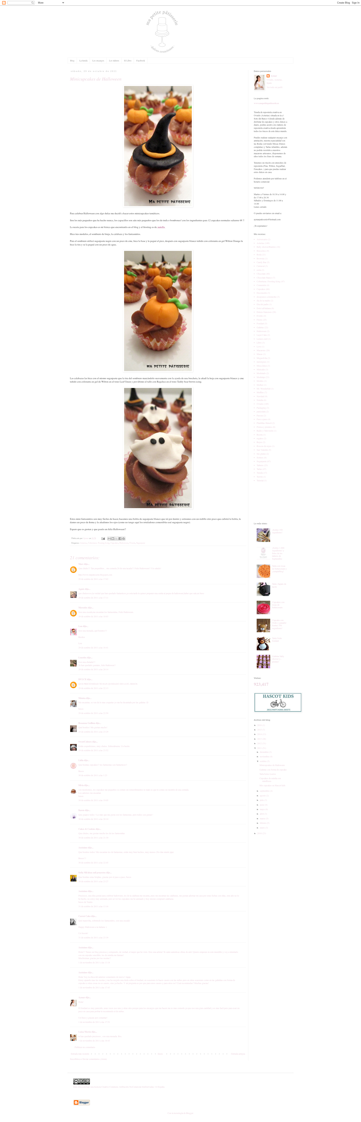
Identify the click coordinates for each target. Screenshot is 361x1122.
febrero (263, 822)
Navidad (260, 396)
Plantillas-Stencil (264, 422)
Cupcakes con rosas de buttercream (278, 605)
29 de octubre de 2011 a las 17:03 (93, 578)
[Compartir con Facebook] (120, 538)
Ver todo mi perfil (274, 87)
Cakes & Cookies (86, 829)
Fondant (260, 323)
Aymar (81, 997)
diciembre (264, 751)
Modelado (261, 373)
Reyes (259, 442)
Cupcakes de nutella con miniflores (270, 779)
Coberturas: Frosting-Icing (98, 543)
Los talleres (114, 60)
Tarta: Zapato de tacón (279, 585)
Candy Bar (261, 262)
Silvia (81, 785)
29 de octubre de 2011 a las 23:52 (93, 750)
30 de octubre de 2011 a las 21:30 (93, 837)
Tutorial (260, 480)
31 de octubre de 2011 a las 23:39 (93, 937)
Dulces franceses (264, 311)
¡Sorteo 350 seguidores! (277, 531)
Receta (259, 434)
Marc (80, 564)
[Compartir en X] (116, 538)
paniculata (261, 411)
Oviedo (132, 543)
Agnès (81, 589)
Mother (260, 384)
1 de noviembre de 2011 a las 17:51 (94, 1021)
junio (262, 804)
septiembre (265, 790)
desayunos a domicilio (266, 296)
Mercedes (82, 607)
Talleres (260, 465)
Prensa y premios (264, 426)
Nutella (260, 399)
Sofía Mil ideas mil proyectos (92, 872)
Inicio (160, 1053)
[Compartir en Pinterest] (123, 538)
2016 (259, 725)
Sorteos (260, 457)
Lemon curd (262, 338)
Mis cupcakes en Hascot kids (272, 785)
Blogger (189, 1112)
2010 (259, 833)
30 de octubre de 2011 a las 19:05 (93, 800)
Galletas (260, 327)
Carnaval (261, 265)
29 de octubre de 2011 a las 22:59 (93, 713)
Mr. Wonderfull (263, 388)
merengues (261, 361)
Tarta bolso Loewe (267, 773)
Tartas (259, 468)
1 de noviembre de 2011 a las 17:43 (94, 987)
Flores (259, 319)
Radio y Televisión (265, 430)
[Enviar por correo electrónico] (109, 538)
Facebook (140, 60)
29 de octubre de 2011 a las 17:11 (93, 597)
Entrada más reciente (80, 1053)
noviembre (265, 756)
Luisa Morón (84, 1031)
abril (262, 813)
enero (262, 827)
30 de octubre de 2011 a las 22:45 (93, 862)
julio (262, 799)
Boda (259, 254)
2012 (259, 743)
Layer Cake (262, 334)
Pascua (260, 415)
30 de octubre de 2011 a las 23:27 (93, 881)
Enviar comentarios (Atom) (95, 1058)
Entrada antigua (238, 1053)
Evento (260, 315)
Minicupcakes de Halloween (272, 765)
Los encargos (98, 60)
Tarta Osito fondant (277, 639)
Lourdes (82, 657)
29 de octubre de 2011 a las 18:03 (93, 616)
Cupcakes (114, 543)
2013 (259, 738)
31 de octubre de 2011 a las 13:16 (93, 906)
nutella (161, 227)
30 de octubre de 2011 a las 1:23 (92, 775)
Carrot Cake (84, 916)
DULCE (82, 679)
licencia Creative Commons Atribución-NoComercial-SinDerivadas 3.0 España (129, 1086)
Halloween (123, 543)
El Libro (127, 60)
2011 (259, 747)
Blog (72, 60)
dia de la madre (263, 300)
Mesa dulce (262, 365)
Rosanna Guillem (86, 723)
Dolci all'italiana (264, 308)
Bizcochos (261, 250)
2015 (259, 729)
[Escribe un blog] (113, 538)
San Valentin (262, 449)
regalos (260, 438)
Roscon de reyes (264, 445)
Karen (81, 810)
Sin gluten (261, 453)
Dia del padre (262, 304)
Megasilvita (262, 357)
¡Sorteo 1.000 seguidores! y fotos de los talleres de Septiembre (278, 553)
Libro (259, 342)
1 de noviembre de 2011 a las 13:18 (94, 962)
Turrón (260, 476)
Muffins (260, 392)
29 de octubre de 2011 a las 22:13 (93, 688)
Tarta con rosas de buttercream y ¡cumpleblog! (279, 568)
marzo (263, 818)
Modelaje (261, 377)
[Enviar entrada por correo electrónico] (103, 538)
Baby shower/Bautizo (266, 246)
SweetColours (85, 741)
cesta (259, 269)
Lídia (80, 760)
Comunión (261, 285)
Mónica (82, 698)
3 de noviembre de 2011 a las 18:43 (94, 1040)
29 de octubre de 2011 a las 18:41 (93, 647)
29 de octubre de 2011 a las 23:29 (93, 731)
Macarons (261, 350)
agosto (263, 795)
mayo (262, 809)
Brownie (260, 258)
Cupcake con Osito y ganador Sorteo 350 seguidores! (279, 624)
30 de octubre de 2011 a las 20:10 (93, 818)
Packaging (261, 407)
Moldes (260, 380)
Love (259, 346)
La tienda (83, 60)
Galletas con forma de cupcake (273, 769)
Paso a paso (262, 419)
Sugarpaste (140, 543)
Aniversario (262, 239)
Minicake (261, 369)
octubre (263, 761)
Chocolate (261, 273)
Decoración (262, 292)
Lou (80, 626)
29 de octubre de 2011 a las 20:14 (93, 669)
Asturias (83, 543)
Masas (259, 353)
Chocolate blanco (264, 277)
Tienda (260, 472)
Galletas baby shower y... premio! (278, 659)
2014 (259, 734)
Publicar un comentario (85, 1047)
